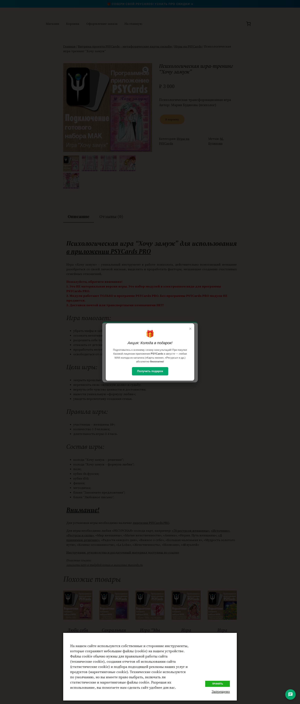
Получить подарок (150, 371)
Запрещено (221, 691)
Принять (217, 683)
